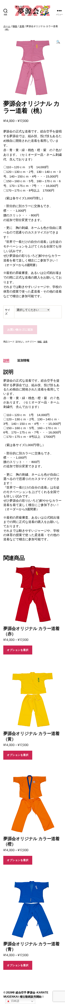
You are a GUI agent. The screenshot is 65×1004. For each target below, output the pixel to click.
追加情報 (23, 360)
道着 (21, 26)
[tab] (6, 360)
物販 (14, 26)
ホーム (6, 26)
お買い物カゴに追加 (20, 329)
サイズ (7, 311)
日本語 (14, 1001)
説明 (6, 360)
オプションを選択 (17, 649)
